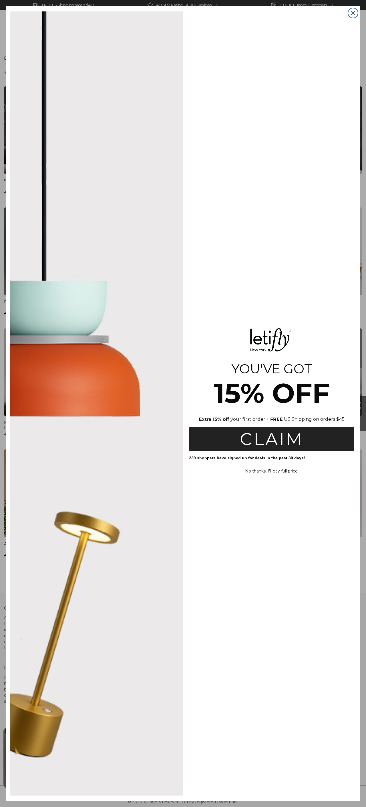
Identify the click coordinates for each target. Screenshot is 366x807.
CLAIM (271, 438)
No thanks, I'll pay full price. (272, 471)
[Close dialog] (353, 13)
